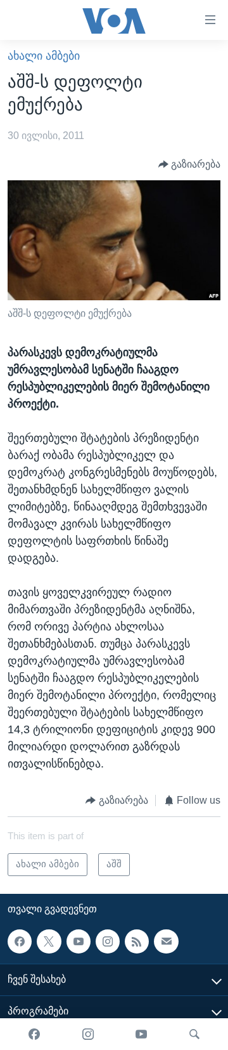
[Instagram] (88, 1034)
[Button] (189, 164)
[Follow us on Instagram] (108, 941)
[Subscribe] (166, 941)
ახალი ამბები (44, 56)
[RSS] (137, 941)
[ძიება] (194, 1034)
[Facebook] (34, 1034)
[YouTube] (141, 1034)
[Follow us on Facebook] (20, 941)
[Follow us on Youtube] (78, 941)
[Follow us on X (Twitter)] (49, 941)
